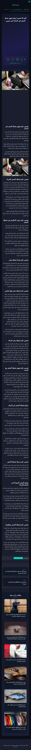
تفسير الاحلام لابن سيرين (16, 9)
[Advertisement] (15, 39)
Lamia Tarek (13, 63)
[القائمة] (29, 1)
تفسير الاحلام (15, 5)
